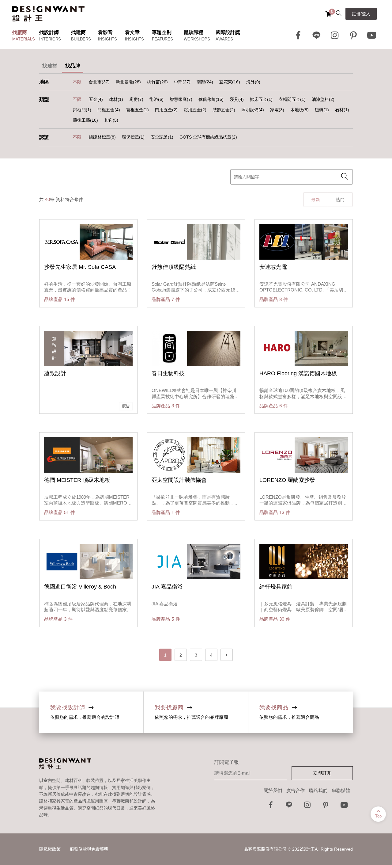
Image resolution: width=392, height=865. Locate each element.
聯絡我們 (318, 790)
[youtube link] (344, 806)
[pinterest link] (353, 35)
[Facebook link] (298, 35)
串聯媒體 (341, 790)
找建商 (78, 32)
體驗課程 (193, 32)
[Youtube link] (372, 35)
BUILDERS (81, 39)
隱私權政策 (50, 849)
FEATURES (162, 39)
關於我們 (273, 790)
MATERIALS (23, 39)
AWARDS (224, 39)
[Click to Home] (48, 13)
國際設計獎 (228, 32)
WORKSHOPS (197, 39)
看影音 (105, 32)
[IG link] (335, 35)
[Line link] (317, 35)
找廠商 (19, 32)
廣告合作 (295, 790)
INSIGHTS (107, 39)
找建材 (50, 65)
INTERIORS (50, 39)
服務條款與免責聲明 (89, 849)
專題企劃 (162, 32)
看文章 (132, 32)
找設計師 (49, 32)
